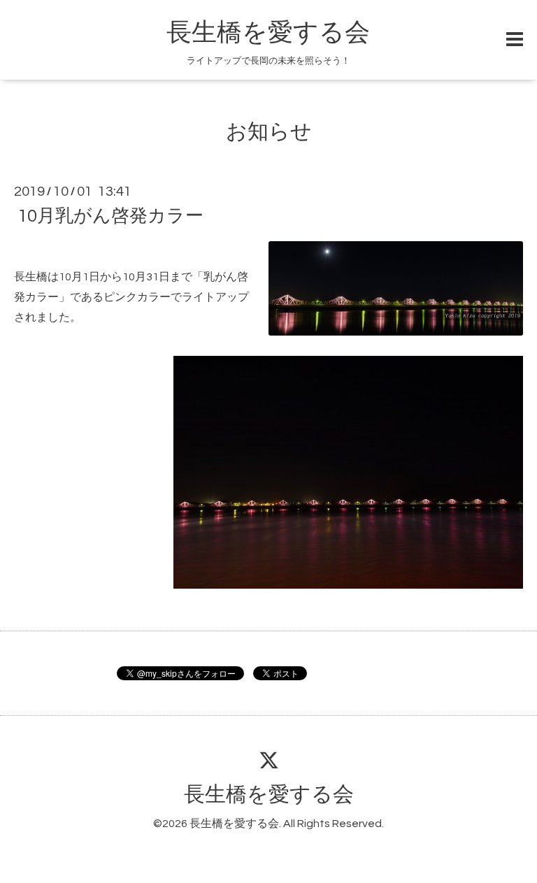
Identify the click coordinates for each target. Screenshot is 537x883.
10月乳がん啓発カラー (110, 216)
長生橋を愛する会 (268, 33)
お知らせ (269, 132)
